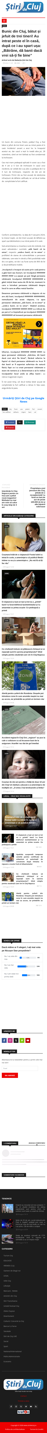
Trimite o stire (23, 1401)
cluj (10, 409)
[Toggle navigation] (4, 21)
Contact (23, 1396)
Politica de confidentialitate (15, 1429)
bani (29, 412)
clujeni (23, 412)
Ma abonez (10, 1075)
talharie (16, 412)
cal (35, 412)
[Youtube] (31, 1406)
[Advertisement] (23, 117)
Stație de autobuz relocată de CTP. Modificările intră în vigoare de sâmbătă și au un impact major (30, 1237)
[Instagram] (16, 1406)
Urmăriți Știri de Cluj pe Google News (23, 399)
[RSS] (36, 1406)
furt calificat (7, 412)
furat (15, 409)
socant (39, 409)
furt (33, 409)
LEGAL (4, 26)
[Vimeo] (26, 1406)
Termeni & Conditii (36, 1429)
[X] (21, 1406)
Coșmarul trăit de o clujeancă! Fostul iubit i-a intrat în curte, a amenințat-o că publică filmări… (21, 820)
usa (21, 409)
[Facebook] (11, 1406)
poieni (27, 409)
